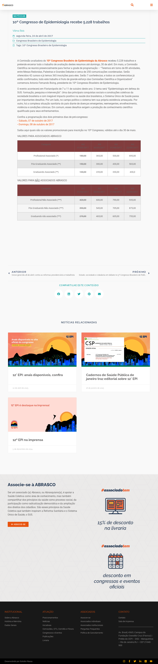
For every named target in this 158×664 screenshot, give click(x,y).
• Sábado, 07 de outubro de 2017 (35, 120)
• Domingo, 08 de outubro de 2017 (35, 124)
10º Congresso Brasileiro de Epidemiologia (44, 45)
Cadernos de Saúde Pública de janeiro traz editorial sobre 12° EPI (111, 377)
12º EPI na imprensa (28, 440)
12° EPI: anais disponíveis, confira (38, 375)
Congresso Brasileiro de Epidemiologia (36, 40)
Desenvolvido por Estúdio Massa (18, 661)
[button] (132, 5)
